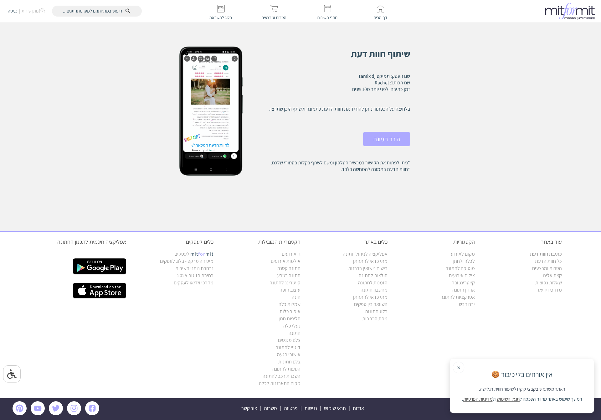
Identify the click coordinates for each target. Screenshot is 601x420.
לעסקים (193, 254)
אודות (358, 408)
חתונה (294, 333)
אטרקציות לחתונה (457, 297)
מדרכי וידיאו (550, 290)
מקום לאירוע (463, 254)
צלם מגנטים (289, 340)
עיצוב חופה (290, 290)
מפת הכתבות (375, 318)
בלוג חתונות (376, 311)
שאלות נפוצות (548, 282)
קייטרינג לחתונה (285, 282)
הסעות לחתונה (286, 369)
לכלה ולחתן (464, 261)
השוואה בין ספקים (371, 304)
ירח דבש (467, 304)
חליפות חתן (289, 318)
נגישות (311, 408)
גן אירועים (291, 254)
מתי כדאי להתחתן (370, 261)
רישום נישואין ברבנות (368, 268)
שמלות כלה (289, 304)
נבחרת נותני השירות (194, 268)
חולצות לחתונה (373, 275)
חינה (296, 297)
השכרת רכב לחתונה (281, 376)
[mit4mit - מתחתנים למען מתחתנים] (572, 11)
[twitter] (57, 413)
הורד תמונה (386, 139)
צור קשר (249, 408)
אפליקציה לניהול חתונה (365, 254)
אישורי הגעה (288, 354)
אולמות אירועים (285, 261)
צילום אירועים (462, 275)
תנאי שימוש (335, 408)
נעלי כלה (291, 325)
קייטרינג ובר (463, 282)
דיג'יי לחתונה (287, 347)
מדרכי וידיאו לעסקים (193, 282)
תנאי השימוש (508, 399)
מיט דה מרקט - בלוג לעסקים (186, 261)
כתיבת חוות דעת (546, 254)
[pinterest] (21, 413)
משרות (270, 408)
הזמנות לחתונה (373, 282)
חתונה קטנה (288, 268)
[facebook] (93, 413)
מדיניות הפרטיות (478, 399)
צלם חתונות (289, 361)
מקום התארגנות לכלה (279, 383)
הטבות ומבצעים (547, 268)
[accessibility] (12, 373)
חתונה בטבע (288, 275)
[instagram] (75, 413)
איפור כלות (290, 311)
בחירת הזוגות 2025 (195, 275)
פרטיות (291, 408)
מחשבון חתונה (374, 290)
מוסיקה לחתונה (460, 268)
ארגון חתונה (463, 290)
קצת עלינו (552, 275)
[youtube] (39, 413)
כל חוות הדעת (548, 261)
